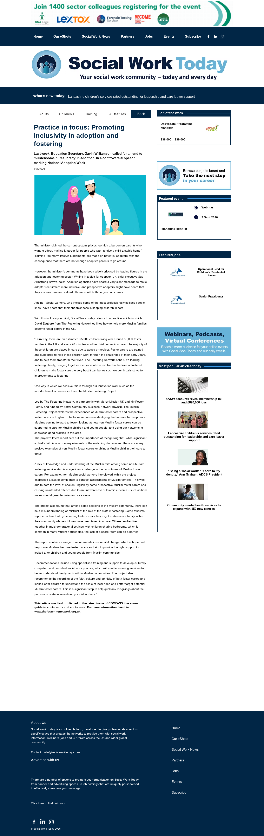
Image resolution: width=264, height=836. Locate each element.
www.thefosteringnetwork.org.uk (57, 611)
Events (177, 782)
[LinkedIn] (215, 36)
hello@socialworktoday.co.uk (61, 752)
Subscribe (179, 792)
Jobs (175, 771)
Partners (178, 760)
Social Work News (185, 749)
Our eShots (180, 739)
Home (176, 728)
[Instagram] (222, 36)
